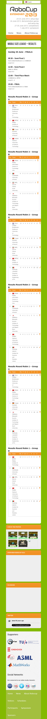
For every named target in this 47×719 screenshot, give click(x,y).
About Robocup (31, 33)
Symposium (26, 708)
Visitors (11, 701)
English (29, 2)
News (19, 33)
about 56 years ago (18, 620)
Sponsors (12, 715)
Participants (13, 708)
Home (10, 33)
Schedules (21, 701)
